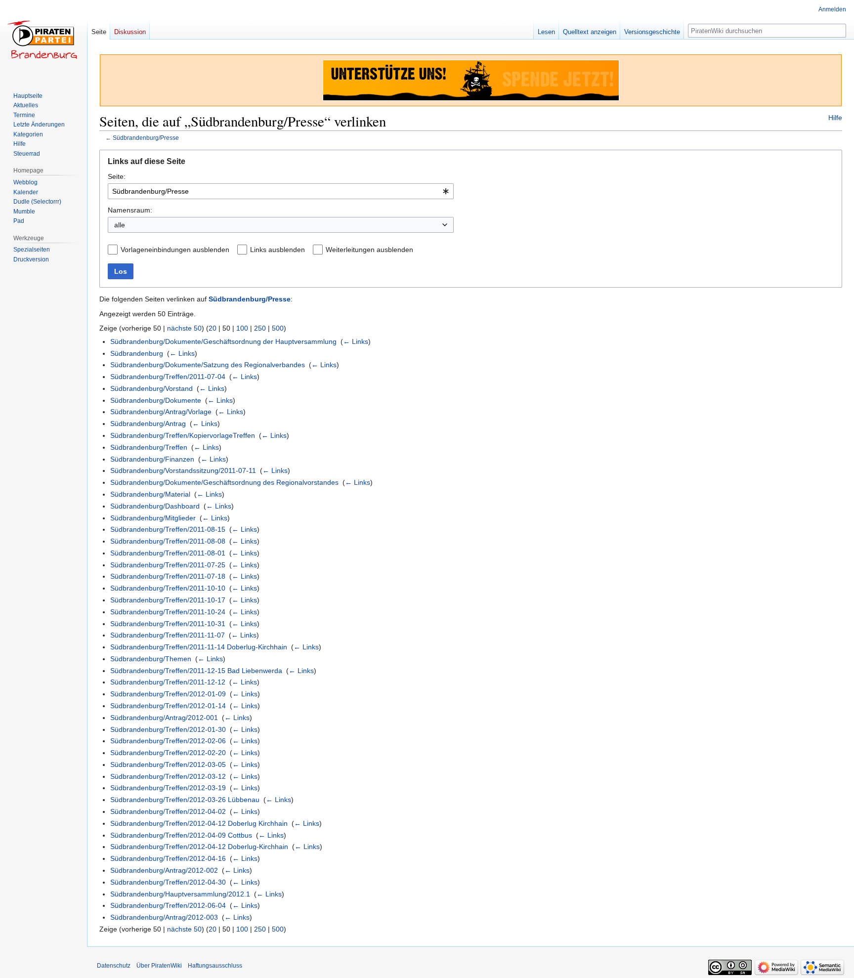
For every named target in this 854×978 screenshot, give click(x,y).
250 (260, 328)
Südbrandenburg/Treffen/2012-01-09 (168, 694)
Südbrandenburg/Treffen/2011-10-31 (167, 624)
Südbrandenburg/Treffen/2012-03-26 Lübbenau (184, 800)
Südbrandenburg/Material (150, 494)
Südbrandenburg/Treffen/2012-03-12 (168, 776)
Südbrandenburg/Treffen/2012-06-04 (168, 905)
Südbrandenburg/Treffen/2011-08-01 (167, 553)
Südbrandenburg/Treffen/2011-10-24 (167, 612)
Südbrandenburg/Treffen (148, 447)
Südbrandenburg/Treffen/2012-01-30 (168, 729)
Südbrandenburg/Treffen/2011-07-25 (167, 565)
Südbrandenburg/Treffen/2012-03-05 (168, 764)
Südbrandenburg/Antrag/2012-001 (164, 718)
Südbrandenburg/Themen (150, 659)
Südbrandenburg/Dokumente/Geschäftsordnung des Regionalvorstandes (224, 482)
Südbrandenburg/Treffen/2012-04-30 (168, 882)
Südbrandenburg (136, 353)
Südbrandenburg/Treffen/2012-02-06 (168, 741)
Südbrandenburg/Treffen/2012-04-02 (168, 811)
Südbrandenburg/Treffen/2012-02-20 (168, 753)
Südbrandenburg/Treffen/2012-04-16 (168, 858)
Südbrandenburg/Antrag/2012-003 (164, 917)
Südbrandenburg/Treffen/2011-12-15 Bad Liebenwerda (196, 671)
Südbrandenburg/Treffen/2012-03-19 (168, 788)
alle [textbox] (119, 225)
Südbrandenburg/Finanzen (152, 459)
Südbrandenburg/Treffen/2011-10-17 (167, 600)
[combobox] (281, 191)
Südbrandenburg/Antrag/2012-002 (164, 870)
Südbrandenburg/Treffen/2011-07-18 (167, 576)
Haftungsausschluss (215, 965)
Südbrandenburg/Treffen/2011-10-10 (167, 588)
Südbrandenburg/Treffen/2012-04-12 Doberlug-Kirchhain (199, 846)
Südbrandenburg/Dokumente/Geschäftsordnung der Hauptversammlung (223, 341)
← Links (355, 341)
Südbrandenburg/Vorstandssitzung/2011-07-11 (183, 470)
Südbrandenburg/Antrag (148, 423)
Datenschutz (113, 965)
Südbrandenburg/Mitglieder (153, 518)
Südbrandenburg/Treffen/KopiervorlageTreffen (182, 435)
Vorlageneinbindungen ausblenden (175, 250)
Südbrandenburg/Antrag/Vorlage (161, 412)
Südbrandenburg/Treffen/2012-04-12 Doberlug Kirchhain (199, 823)
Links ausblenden (277, 250)
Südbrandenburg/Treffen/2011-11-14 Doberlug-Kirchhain (198, 647)
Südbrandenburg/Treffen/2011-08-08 (167, 541)
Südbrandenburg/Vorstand (151, 388)
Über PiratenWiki (159, 965)
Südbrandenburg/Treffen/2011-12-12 (167, 682)
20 (212, 328)
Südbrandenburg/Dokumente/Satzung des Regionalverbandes (207, 365)
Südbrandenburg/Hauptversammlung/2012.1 (180, 894)
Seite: (117, 176)
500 (278, 328)
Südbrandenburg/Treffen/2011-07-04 (167, 377)
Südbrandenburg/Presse (146, 137)
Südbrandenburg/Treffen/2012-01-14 (168, 706)
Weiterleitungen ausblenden (369, 250)
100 (242, 328)
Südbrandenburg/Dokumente (155, 400)
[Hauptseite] (43, 39)
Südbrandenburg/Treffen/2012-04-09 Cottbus (181, 835)
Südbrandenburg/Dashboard (155, 506)
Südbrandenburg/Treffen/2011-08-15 (167, 529)
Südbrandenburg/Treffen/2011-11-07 (167, 635)
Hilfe (835, 118)
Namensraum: (130, 210)
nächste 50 (184, 328)
